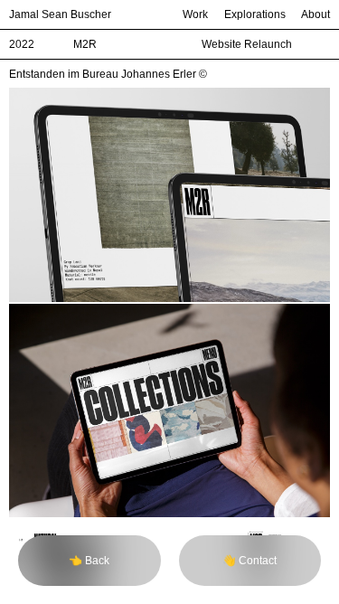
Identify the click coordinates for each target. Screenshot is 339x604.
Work (195, 14)
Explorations (255, 14)
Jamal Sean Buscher (60, 14)
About (315, 14)
